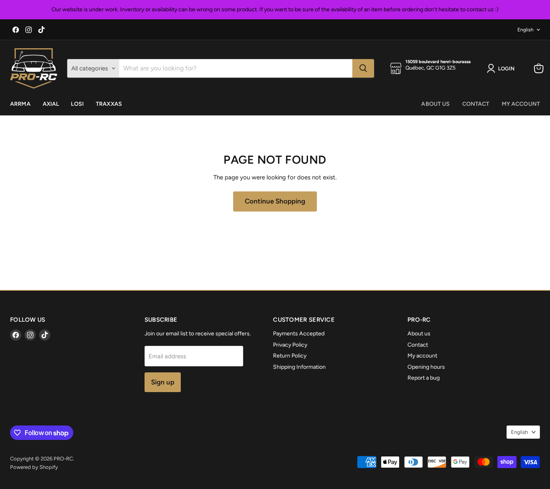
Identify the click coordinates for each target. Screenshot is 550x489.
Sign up (162, 382)
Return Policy (289, 355)
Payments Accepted (299, 333)
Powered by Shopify (34, 467)
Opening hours (426, 367)
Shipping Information (299, 367)
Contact (476, 104)
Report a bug (423, 377)
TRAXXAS (109, 104)
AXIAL (51, 104)
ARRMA (20, 104)
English (525, 30)
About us (435, 104)
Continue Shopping (275, 201)
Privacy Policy (290, 344)
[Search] (363, 68)
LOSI (77, 104)
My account (521, 104)
